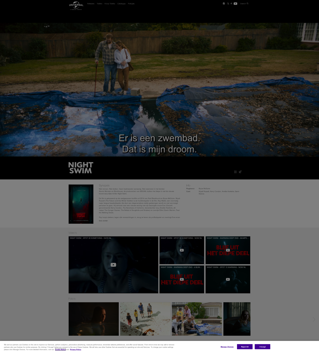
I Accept (262, 346)
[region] (159, 346)
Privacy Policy (75, 349)
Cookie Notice (60, 349)
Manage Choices (227, 346)
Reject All (245, 346)
